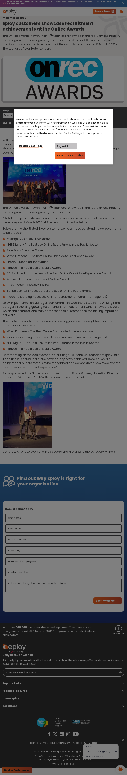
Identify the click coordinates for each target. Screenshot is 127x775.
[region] (63, 136)
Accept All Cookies (70, 155)
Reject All (63, 146)
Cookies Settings (31, 146)
